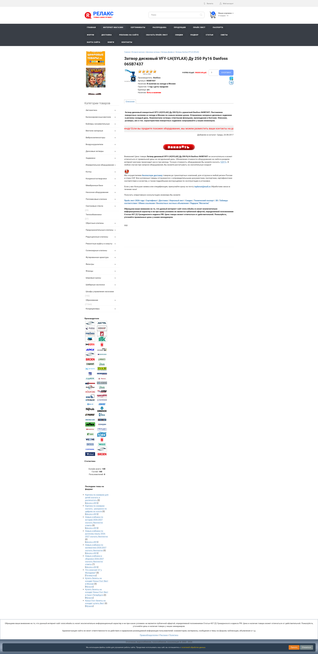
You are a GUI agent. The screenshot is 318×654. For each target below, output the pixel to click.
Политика (173, 635)
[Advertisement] (179, 235)
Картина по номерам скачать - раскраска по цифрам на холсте (96, 509)
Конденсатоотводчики (96, 178)
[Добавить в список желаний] (231, 78)
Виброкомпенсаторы (95, 137)
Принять (294, 647)
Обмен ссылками (147, 203)
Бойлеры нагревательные (98, 124)
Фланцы (89, 271)
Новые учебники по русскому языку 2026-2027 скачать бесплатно (96, 534)
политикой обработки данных (193, 647)
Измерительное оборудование (100, 165)
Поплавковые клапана (96, 199)
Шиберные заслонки (95, 284)
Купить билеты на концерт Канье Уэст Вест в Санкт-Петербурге (96, 592)
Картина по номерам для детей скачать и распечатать (96, 498)
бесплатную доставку (152, 175)
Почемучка (91, 575)
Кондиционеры (93, 308)
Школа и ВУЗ (92, 503)
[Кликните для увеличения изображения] (130, 76)
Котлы (89, 172)
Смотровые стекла (94, 206)
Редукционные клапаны (97, 237)
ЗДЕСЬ (223, 162)
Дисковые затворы (95, 151)
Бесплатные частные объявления (172, 203)
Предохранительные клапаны (99, 230)
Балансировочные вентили (98, 117)
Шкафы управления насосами (100, 291)
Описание (130, 101)
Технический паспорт (204, 200)
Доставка (163, 200)
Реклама (163, 635)
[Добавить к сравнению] (231, 82)
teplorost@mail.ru (202, 186)
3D (217, 200)
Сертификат (151, 200)
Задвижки (90, 158)
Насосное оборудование (97, 192)
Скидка (188, 200)
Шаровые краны (93, 278)
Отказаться (306, 647)
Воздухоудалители (94, 144)
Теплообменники (93, 214)
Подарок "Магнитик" (199, 203)
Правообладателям (149, 635)
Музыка (89, 586)
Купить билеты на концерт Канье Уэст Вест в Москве (96, 581)
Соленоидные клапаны (96, 250)
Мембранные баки (94, 185)
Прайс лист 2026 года (134, 200)
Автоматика (91, 110)
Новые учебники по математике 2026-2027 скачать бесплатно (95, 548)
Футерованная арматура (97, 257)
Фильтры (90, 264)
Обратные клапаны (95, 223)
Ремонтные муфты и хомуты (99, 243)
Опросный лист (176, 200)
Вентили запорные (94, 130)
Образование (92, 300)
